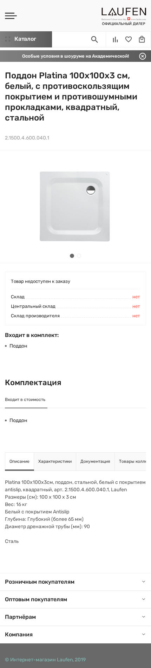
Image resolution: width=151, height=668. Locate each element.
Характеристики (55, 461)
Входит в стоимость (25, 399)
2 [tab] (79, 256)
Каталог (25, 38)
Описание (19, 461)
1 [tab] (72, 256)
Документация (95, 461)
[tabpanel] (75, 206)
